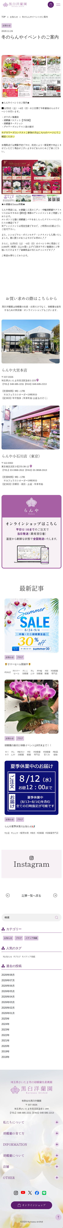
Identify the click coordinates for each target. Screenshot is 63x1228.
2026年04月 (8, 996)
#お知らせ (7, 957)
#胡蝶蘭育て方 (46, 753)
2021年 (5, 1040)
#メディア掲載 (28, 957)
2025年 (5, 1018)
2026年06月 (8, 985)
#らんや (32, 672)
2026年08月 (8, 975)
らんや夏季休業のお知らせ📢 (20, 826)
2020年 (5, 1046)
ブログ (20, 657)
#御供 (32, 833)
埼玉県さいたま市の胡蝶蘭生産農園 (31, 1082)
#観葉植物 (55, 753)
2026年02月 (8, 1007)
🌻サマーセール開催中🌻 (18, 664)
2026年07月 (8, 980)
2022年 (5, 1035)
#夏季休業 (24, 833)
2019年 (5, 1051)
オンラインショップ (33, 1205)
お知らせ (7, 25)
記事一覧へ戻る (31, 895)
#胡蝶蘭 (47, 672)
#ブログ (17, 957)
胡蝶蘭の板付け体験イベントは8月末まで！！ (28, 745)
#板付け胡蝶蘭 (20, 753)
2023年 (5, 1029)
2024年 (5, 1024)
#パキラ (7, 753)
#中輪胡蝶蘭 (40, 672)
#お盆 (7, 833)
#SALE (8, 672)
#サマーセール (16, 672)
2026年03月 (8, 1002)
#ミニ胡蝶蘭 (25, 672)
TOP (4, 17)
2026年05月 (8, 991)
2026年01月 (8, 1013)
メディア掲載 (31, 938)
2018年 (5, 1057)
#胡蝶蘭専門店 (54, 672)
